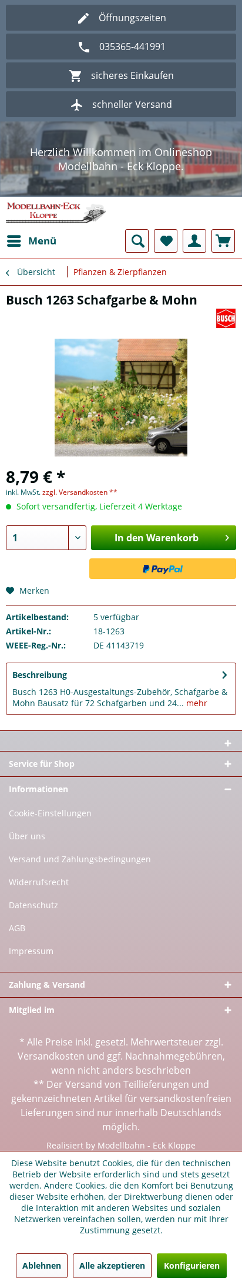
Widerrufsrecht (39, 882)
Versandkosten (51, 1056)
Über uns (27, 836)
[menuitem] (31, 241)
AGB (17, 928)
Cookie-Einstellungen (50, 813)
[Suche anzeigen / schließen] (137, 241)
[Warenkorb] (223, 241)
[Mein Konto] (194, 241)
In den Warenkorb (157, 537)
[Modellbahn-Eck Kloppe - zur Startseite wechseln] (56, 213)
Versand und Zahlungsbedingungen (80, 859)
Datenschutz (33, 905)
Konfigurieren (192, 1265)
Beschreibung (39, 674)
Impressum (31, 951)
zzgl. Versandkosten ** (79, 492)
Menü (42, 240)
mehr (195, 703)
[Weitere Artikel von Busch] (226, 318)
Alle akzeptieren (112, 1265)
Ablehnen (41, 1265)
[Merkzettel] (165, 241)
